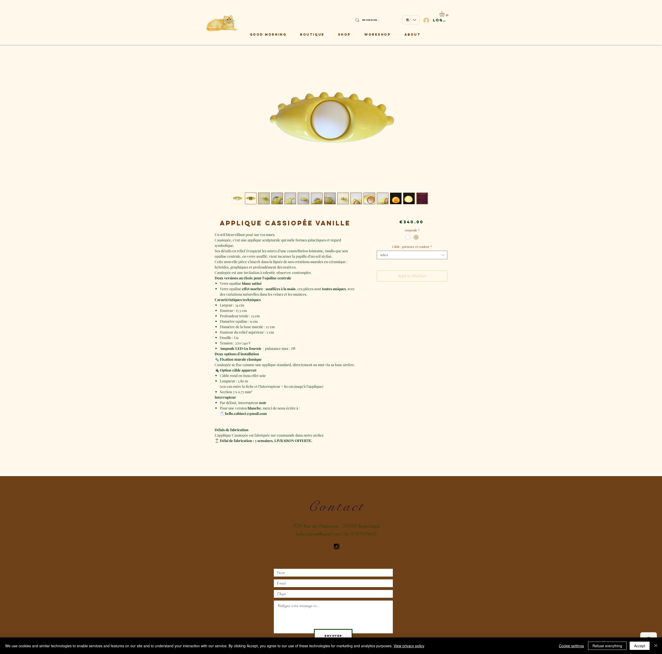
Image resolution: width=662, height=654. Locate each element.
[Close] (656, 646)
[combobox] (412, 255)
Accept (639, 645)
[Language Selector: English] (411, 20)
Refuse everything (607, 645)
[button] (445, 14)
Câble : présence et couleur (412, 247)
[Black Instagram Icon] (336, 546)
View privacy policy (409, 645)
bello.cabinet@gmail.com (318, 534)
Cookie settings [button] (571, 645)
